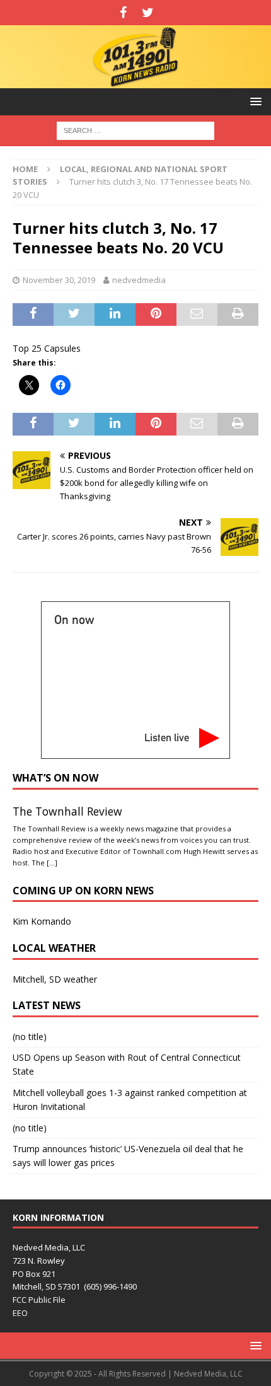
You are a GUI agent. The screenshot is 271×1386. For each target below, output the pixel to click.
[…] (52, 862)
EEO (20, 1313)
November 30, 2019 (59, 280)
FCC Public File (39, 1299)
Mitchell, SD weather (55, 979)
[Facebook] (123, 12)
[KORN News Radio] (135, 80)
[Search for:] (135, 130)
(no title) (30, 1036)
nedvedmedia (139, 280)
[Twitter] (148, 12)
